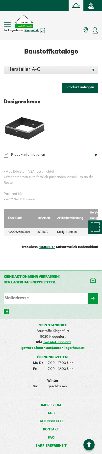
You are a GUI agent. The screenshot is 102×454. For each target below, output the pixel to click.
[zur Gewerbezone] (90, 5)
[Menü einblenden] (7, 24)
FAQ (51, 438)
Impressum (51, 406)
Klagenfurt (32, 30)
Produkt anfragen (80, 88)
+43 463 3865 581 (57, 343)
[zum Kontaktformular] (93, 280)
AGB (51, 414)
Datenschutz (51, 422)
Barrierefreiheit (51, 446)
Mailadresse (16, 298)
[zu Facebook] (7, 311)
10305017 (47, 248)
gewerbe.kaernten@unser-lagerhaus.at (53, 348)
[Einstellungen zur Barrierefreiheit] (89, 444)
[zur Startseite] (76, 5)
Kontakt (51, 430)
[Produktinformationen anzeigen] (51, 184)
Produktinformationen (28, 155)
